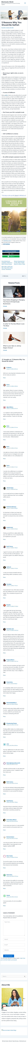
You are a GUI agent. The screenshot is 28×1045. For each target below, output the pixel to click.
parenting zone (7, 240)
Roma (7, 446)
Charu (8, 384)
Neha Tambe (9, 855)
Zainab (16, 195)
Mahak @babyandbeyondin (13, 763)
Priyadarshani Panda (11, 723)
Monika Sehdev (10, 837)
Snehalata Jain (10, 628)
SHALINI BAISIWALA (11, 702)
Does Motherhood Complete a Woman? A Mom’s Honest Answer (7, 263)
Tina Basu (8, 584)
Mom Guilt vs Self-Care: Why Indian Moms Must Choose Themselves (7, 268)
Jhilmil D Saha (9, 487)
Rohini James (9, 781)
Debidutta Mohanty (11, 506)
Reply (4, 377)
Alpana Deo (9, 874)
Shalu (7, 426)
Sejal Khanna (9, 800)
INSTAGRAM (6, 244)
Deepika (8, 604)
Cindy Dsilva (9, 682)
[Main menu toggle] (25, 3)
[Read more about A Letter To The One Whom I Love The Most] (14, 315)
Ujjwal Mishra (9, 407)
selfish (6, 95)
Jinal (7, 744)
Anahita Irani (9, 527)
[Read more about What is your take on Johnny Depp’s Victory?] (14, 337)
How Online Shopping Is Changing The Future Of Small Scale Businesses (14, 302)
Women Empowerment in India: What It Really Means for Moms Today (19, 263)
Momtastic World (7, 2)
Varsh (7, 465)
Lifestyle (5, 306)
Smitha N (8, 567)
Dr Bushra (8, 367)
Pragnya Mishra (10, 659)
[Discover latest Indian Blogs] (9, 1030)
